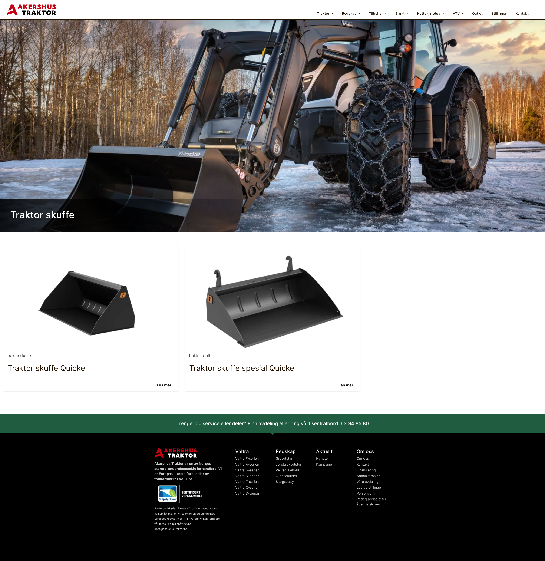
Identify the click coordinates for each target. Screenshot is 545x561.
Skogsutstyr (285, 481)
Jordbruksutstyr (288, 464)
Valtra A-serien (247, 464)
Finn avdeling (263, 423)
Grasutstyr (284, 458)
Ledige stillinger (369, 487)
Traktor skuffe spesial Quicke (241, 368)
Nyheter (322, 458)
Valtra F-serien (247, 458)
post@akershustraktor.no (170, 529)
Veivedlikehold (287, 470)
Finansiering (366, 470)
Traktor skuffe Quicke (46, 368)
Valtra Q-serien (247, 487)
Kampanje (324, 464)
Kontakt (363, 464)
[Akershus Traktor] (31, 9)
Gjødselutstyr (286, 476)
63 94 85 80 (355, 423)
